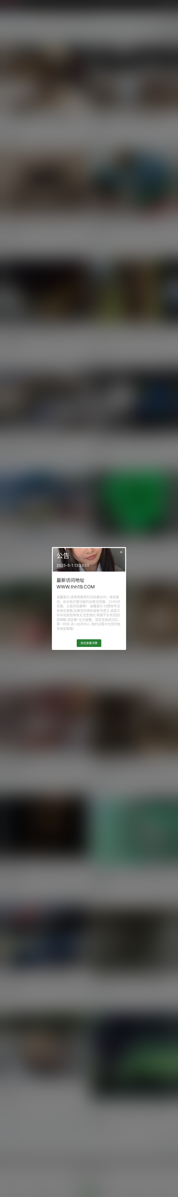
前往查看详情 (89, 643)
